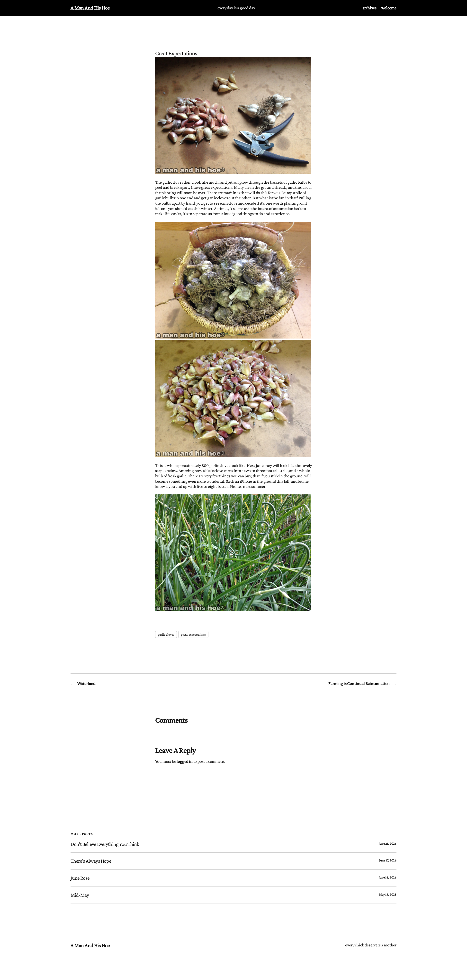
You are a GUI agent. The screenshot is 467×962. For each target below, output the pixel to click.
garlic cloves (166, 634)
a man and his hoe (90, 8)
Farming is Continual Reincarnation (359, 683)
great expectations (193, 634)
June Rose (80, 878)
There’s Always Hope (91, 861)
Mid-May (80, 895)
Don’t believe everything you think (105, 844)
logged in (184, 761)
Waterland (86, 683)
